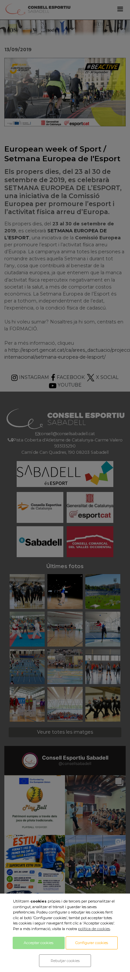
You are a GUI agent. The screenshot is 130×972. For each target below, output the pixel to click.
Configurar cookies (91, 942)
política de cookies (94, 928)
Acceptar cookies (38, 942)
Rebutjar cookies (65, 960)
